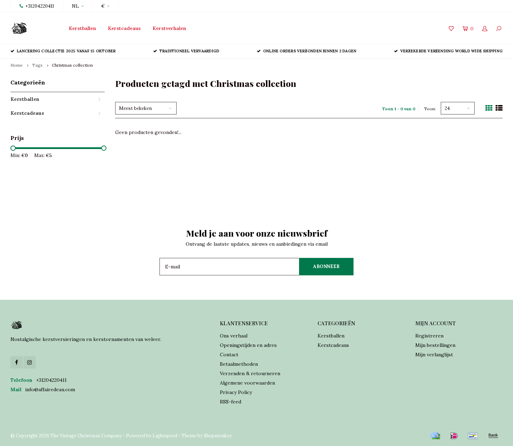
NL (75, 6)
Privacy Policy (236, 392)
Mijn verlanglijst (434, 354)
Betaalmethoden (239, 364)
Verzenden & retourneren (250, 373)
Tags (37, 65)
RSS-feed (230, 402)
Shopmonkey (218, 436)
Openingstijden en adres (248, 345)
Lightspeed (165, 436)
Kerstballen (82, 28)
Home (16, 65)
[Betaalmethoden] (435, 436)
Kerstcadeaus (124, 28)
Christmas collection (72, 65)
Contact (229, 354)
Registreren (429, 336)
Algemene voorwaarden (247, 383)
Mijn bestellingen (435, 345)
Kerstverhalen (169, 28)
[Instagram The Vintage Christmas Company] (29, 362)
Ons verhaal (233, 336)
